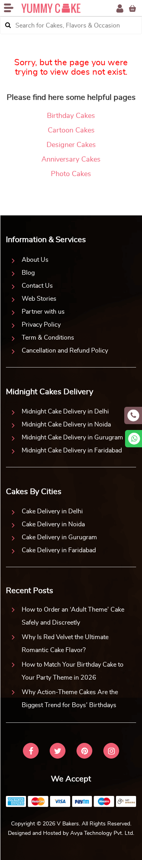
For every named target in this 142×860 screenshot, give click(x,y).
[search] (8, 25)
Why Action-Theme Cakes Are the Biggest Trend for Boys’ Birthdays (70, 698)
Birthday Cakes (71, 115)
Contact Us (37, 286)
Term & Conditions (48, 337)
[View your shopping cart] (132, 8)
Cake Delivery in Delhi (52, 511)
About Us (35, 260)
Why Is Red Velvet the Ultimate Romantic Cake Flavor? (65, 643)
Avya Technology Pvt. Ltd (101, 833)
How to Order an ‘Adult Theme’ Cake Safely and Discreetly (73, 616)
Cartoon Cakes (71, 130)
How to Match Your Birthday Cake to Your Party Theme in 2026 (72, 671)
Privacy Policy (41, 325)
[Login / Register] (119, 8)
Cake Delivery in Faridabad (59, 550)
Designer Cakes (71, 145)
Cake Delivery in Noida (53, 524)
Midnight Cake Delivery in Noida (66, 424)
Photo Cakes (71, 174)
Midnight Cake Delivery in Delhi (65, 411)
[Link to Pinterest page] (84, 752)
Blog (28, 273)
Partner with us (43, 312)
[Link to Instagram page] (111, 752)
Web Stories (39, 299)
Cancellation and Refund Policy (65, 350)
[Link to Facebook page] (31, 752)
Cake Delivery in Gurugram (59, 537)
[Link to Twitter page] (57, 752)
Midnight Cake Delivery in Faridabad (72, 450)
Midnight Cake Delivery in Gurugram (72, 437)
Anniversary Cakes (71, 159)
